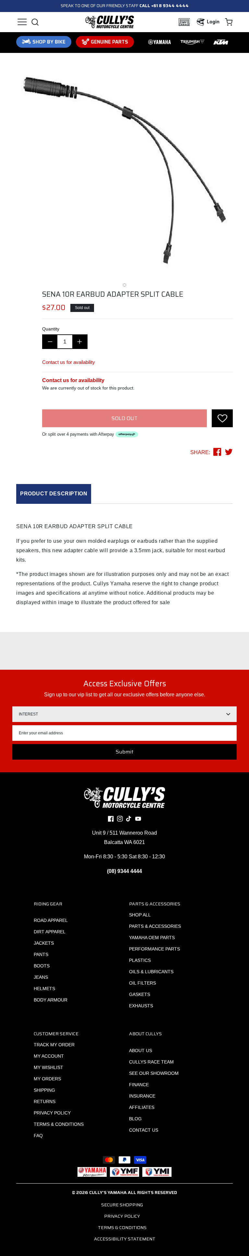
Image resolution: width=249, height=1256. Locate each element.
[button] (22, 22)
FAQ (38, 1135)
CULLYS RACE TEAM (151, 1061)
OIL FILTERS (142, 983)
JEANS (41, 977)
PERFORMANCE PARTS (154, 948)
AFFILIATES (141, 1107)
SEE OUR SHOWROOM (154, 1073)
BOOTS (42, 965)
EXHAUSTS (141, 1005)
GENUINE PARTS (109, 42)
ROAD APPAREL (51, 920)
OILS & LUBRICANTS (151, 971)
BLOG (135, 1118)
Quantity (50, 328)
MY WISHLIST (48, 1067)
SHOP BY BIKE (48, 42)
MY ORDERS (47, 1078)
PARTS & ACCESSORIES (155, 926)
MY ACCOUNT (49, 1056)
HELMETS (44, 988)
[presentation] (222, 418)
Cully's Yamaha (108, 1192)
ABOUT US (140, 1050)
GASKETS (139, 994)
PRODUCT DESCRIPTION (53, 493)
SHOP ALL (140, 914)
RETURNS (44, 1101)
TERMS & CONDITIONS (59, 1124)
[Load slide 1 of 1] (124, 285)
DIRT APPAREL (49, 931)
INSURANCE (142, 1096)
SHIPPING (44, 1090)
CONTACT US (143, 1130)
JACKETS (44, 943)
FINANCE (139, 1084)
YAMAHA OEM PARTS (152, 937)
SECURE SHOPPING (122, 1204)
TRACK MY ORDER (54, 1044)
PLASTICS (140, 960)
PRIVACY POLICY (52, 1112)
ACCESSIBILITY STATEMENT (124, 1238)
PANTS (41, 954)
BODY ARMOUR (50, 999)
